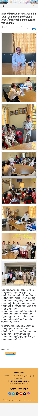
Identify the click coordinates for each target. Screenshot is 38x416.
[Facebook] (9, 393)
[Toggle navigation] (3, 6)
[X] (24, 393)
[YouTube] (20, 393)
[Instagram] (28, 393)
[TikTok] (17, 393)
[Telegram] (13, 393)
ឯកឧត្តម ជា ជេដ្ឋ (10, 353)
